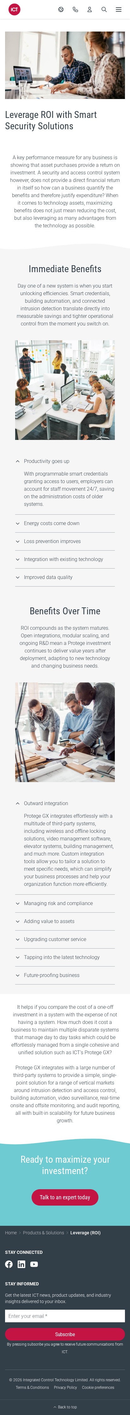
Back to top (67, 1407)
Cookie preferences (98, 1387)
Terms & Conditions (32, 1387)
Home (11, 1232)
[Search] (104, 9)
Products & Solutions (43, 1232)
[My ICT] (89, 9)
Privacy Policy (65, 1387)
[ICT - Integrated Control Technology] (14, 9)
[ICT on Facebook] (9, 1264)
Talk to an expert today (65, 1197)
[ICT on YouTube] (34, 1264)
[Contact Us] (75, 9)
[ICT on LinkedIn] (21, 1264)
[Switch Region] (61, 9)
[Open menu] (118, 9)
